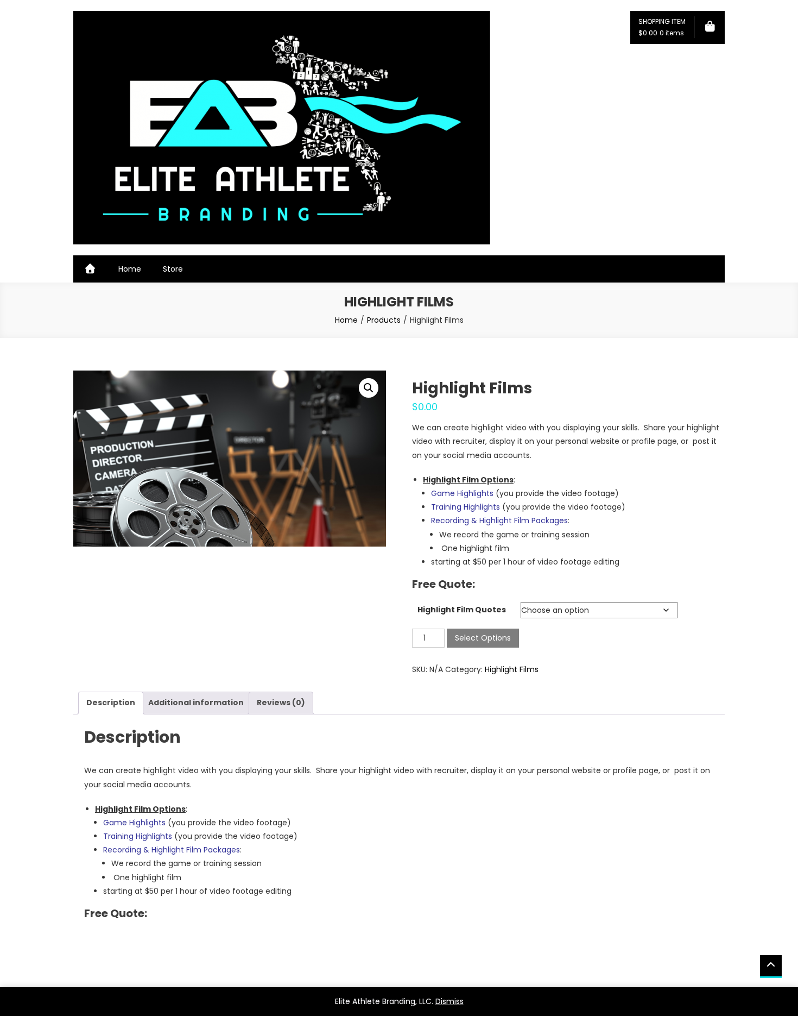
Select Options (483, 637)
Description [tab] (110, 702)
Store (173, 269)
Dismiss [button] (449, 1001)
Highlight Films (512, 669)
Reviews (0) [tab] (281, 702)
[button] (368, 388)
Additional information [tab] (196, 702)
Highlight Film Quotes (461, 609)
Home (129, 269)
